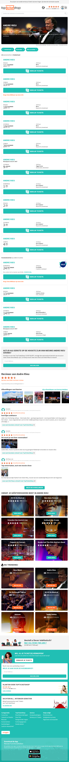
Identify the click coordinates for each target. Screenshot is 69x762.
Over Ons (18, 717)
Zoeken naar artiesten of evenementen (13, 13)
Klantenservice (47, 715)
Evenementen (5, 722)
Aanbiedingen (5, 724)
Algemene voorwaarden (50, 720)
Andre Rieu (11, 28)
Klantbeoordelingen (21, 715)
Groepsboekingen (35, 715)
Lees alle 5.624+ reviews (28, 31)
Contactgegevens (20, 722)
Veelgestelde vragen (21, 720)
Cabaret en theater (7, 717)
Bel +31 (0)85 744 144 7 (35, 642)
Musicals (4, 720)
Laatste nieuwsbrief (7, 726)
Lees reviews (7, 691)
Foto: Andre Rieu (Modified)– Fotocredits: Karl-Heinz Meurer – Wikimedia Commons (51, 45)
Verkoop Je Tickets (35, 717)
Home (4, 28)
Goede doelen (19, 724)
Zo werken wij (7, 705)
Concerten (4, 715)
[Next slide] (64, 397)
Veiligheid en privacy (49, 717)
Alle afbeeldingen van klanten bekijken (55, 389)
